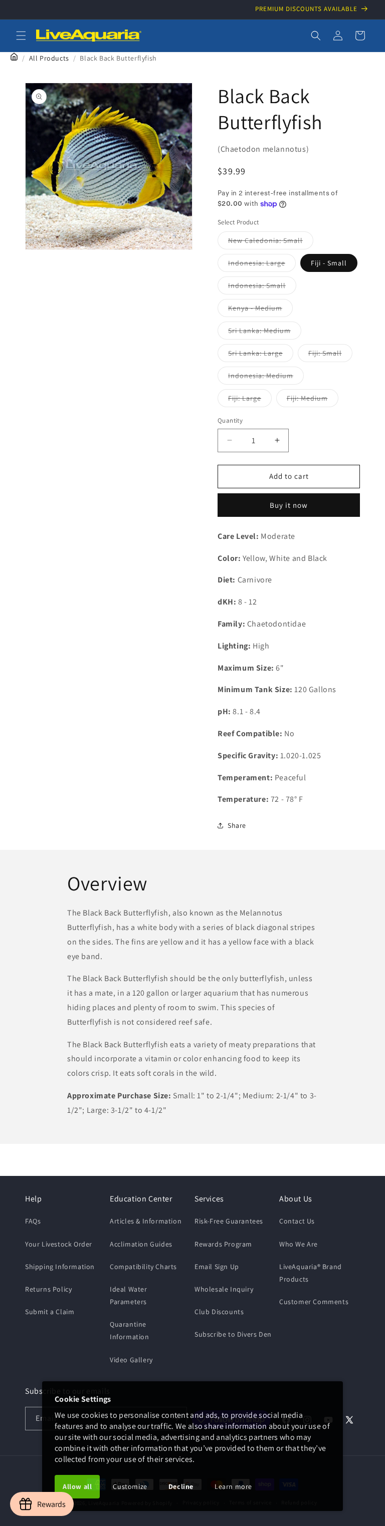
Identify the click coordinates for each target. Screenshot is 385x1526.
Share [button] (237, 825)
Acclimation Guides (141, 1244)
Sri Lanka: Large (260, 355)
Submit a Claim (49, 1311)
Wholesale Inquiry (224, 1289)
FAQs (33, 1221)
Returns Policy (48, 1289)
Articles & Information (145, 1221)
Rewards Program (223, 1244)
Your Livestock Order (58, 1244)
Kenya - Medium (260, 310)
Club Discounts (219, 1311)
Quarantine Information (129, 1330)
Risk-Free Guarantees (229, 1221)
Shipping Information (60, 1266)
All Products (49, 58)
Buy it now (289, 505)
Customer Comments (313, 1301)
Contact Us (297, 1221)
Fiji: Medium (312, 400)
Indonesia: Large (262, 265)
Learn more (233, 1486)
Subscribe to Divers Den (233, 1334)
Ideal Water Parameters (128, 1295)
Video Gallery (131, 1359)
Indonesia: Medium (266, 378)
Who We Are (298, 1244)
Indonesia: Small (262, 287)
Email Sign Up (217, 1266)
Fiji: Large (250, 400)
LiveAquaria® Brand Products (310, 1273)
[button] (21, 36)
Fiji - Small (329, 262)
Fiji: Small (330, 355)
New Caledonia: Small (270, 242)
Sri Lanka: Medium (264, 333)
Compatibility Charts (143, 1266)
